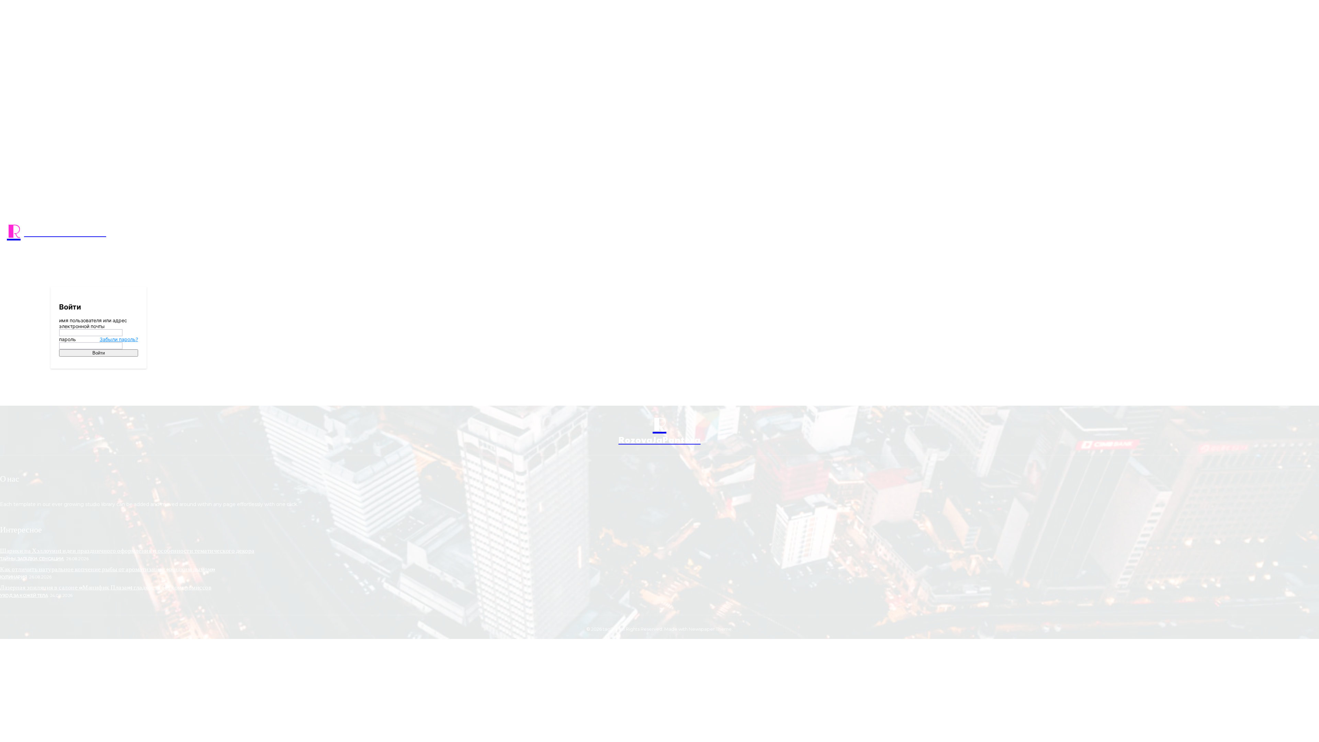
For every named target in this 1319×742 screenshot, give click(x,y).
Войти (98, 353)
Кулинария (13, 577)
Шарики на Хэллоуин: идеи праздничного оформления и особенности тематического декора (127, 550)
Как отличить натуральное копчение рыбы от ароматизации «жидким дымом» (107, 568)
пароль (98, 339)
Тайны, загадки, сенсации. (32, 558)
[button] (861, 232)
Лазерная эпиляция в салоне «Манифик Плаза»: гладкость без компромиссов (106, 587)
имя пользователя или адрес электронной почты (93, 323)
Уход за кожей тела (24, 595)
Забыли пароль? (119, 339)
